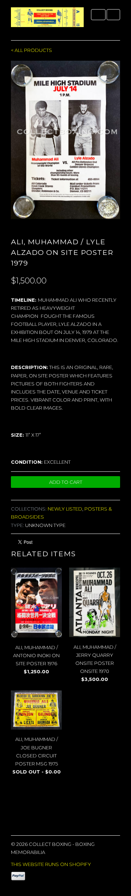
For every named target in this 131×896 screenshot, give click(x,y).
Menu (98, 14)
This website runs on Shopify (51, 864)
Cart (113, 14)
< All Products (31, 50)
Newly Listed (65, 509)
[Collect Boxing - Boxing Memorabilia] (47, 20)
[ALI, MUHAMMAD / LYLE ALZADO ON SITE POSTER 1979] (65, 140)
